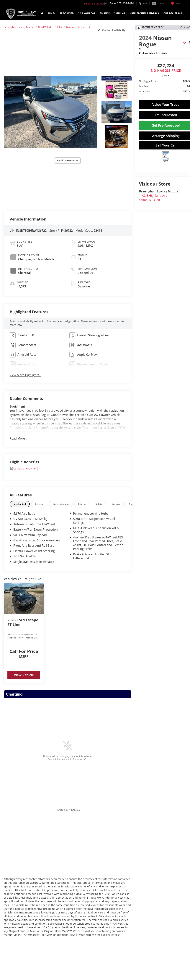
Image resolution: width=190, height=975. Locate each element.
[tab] (20, 504)
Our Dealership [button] (173, 13)
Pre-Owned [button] (67, 13)
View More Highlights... (25, 375)
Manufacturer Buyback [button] (144, 13)
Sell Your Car (86, 13)
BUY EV (51, 13)
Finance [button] (105, 13)
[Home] (42, 13)
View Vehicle (24, 675)
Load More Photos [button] (67, 160)
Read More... (18, 438)
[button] (50, 112)
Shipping (119, 13)
